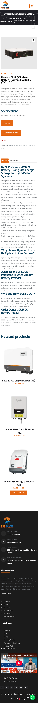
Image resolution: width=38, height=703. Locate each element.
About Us (7, 601)
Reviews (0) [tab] (14, 160)
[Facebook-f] (2, 687)
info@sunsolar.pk (14, 542)
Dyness (25, 145)
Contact (7, 631)
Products (7, 607)
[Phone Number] (3, 533)
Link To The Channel (11, 678)
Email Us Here (12, 539)
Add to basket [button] (19, 385)
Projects (6, 604)
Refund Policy (9, 646)
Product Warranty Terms (11, 133)
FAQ (5, 634)
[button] (33, 40)
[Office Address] (3, 549)
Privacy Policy (9, 640)
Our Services (8, 611)
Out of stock (18, 493)
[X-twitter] (7, 687)
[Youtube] (11, 687)
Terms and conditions (12, 643)
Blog (6, 637)
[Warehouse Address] (3, 559)
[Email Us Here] (3, 541)
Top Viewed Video (10, 681)
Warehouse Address (14, 558)
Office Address (12, 547)
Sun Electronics (9, 617)
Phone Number (12, 531)
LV (30, 145)
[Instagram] (21, 687)
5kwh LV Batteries (15, 145)
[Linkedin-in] (16, 687)
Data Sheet (7, 123)
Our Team (7, 614)
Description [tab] (5, 160)
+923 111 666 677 (13, 534)
